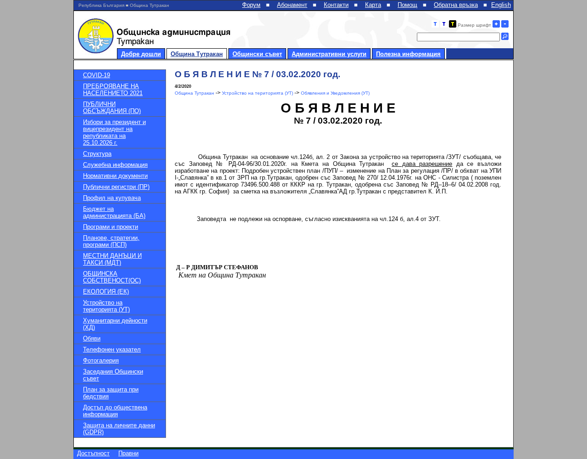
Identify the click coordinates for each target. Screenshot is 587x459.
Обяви (91, 338)
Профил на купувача (112, 197)
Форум (251, 4)
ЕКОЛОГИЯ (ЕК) (106, 291)
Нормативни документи (115, 175)
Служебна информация (115, 164)
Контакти (336, 4)
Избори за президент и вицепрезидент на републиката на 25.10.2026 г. (114, 132)
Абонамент (292, 4)
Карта (373, 4)
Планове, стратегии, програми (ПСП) (111, 241)
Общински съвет (257, 54)
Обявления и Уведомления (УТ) (335, 93)
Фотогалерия (101, 360)
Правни (128, 453)
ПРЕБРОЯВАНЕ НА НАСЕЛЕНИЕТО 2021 (113, 89)
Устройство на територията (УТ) (106, 306)
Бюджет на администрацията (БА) (114, 212)
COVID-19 (96, 75)
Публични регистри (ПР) (116, 186)
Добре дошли (141, 54)
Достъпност (93, 453)
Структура (97, 153)
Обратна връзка (456, 4)
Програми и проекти (110, 226)
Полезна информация (408, 54)
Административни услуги (329, 54)
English (501, 4)
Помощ (407, 4)
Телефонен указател (112, 349)
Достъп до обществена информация (115, 411)
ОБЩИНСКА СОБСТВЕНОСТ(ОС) (112, 277)
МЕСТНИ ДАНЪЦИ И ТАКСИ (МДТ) (112, 259)
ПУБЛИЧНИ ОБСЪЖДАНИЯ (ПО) (112, 107)
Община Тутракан (197, 54)
